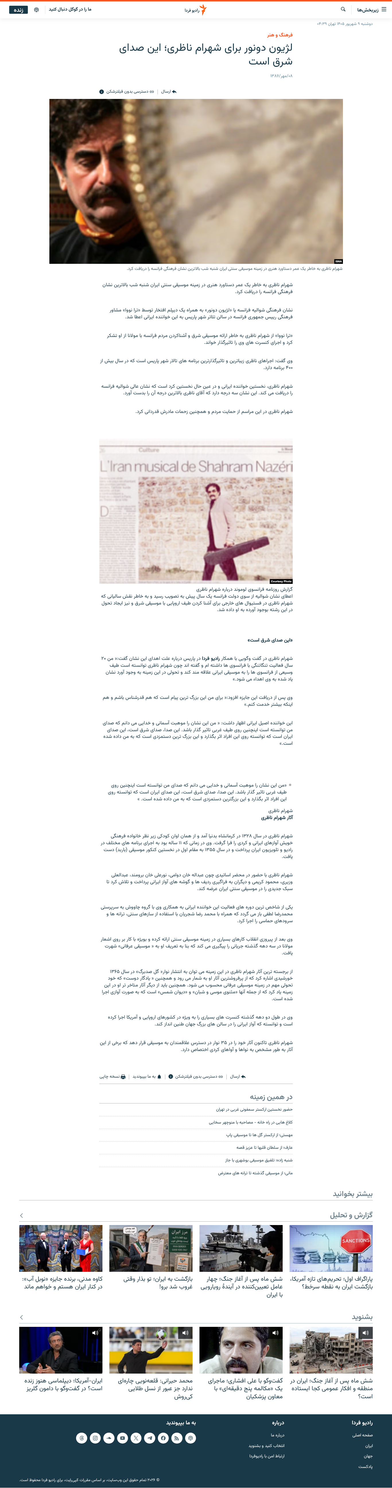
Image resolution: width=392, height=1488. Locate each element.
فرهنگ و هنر (280, 35)
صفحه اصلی (362, 1436)
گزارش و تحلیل (351, 1215)
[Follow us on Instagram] (95, 1438)
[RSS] (176, 1438)
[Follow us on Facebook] (163, 1438)
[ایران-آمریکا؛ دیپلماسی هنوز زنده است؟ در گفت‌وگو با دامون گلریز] (60, 1350)
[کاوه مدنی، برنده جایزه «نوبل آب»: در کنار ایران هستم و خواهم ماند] (60, 1248)
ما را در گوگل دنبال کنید (70, 9)
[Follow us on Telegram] (149, 1438)
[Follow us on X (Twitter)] (136, 1438)
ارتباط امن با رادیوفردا (266, 1457)
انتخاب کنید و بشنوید (266, 1446)
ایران (369, 1446)
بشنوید (362, 1317)
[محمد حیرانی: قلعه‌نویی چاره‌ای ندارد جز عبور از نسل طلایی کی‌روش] (151, 1350)
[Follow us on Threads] (81, 1438)
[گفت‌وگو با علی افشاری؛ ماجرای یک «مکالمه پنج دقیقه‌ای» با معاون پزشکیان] (241, 1350)
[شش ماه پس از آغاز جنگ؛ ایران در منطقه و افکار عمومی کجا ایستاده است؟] (331, 1350)
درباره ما (277, 1436)
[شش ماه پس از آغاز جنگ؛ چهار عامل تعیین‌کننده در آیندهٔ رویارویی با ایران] (241, 1248)
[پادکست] (36, 10)
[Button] (168, 92)
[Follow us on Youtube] (122, 1438)
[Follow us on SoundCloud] (108, 1438)
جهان (368, 1457)
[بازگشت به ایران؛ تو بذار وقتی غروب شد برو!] (151, 1248)
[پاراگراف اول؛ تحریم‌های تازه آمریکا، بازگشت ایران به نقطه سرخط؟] (331, 1248)
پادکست (365, 1467)
